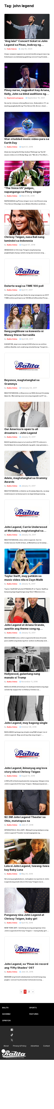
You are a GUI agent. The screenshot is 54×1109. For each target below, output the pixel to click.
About (6, 1046)
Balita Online (12, 147)
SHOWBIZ (6, 1014)
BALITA (5, 1008)
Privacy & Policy (19, 1046)
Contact (46, 1046)
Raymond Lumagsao (15, 98)
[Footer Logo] (13, 1053)
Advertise (35, 1046)
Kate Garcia (12, 49)
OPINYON (6, 1020)
